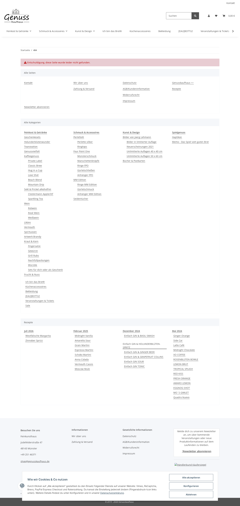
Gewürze (33, 250)
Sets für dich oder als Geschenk (45, 269)
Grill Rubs (33, 255)
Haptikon (177, 137)
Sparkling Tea (35, 198)
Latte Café (178, 345)
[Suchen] (195, 15)
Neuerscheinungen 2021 (140, 146)
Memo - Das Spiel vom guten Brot (190, 141)
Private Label (35, 160)
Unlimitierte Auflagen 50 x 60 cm (144, 156)
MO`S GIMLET (181, 392)
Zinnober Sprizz (34, 340)
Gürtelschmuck (85, 189)
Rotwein (32, 208)
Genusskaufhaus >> (183, 82)
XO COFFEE (179, 354)
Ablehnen (191, 494)
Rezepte (176, 88)
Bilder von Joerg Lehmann (137, 137)
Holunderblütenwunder (37, 141)
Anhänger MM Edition (89, 194)
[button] (208, 15)
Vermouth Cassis (84, 364)
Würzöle (32, 265)
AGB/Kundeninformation (136, 88)
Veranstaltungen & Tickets (39, 300)
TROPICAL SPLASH (183, 368)
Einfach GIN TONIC (134, 366)
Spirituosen (30, 231)
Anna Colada (82, 359)
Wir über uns (80, 82)
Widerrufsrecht (131, 94)
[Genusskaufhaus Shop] (17, 15)
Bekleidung (31, 291)
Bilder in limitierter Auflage (141, 141)
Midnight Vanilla (84, 335)
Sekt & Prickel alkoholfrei (37, 189)
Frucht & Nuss (32, 274)
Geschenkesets (32, 137)
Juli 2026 (28, 331)
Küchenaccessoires (35, 286)
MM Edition (79, 179)
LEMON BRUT (180, 364)
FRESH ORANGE (181, 378)
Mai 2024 (177, 331)
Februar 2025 (80, 331)
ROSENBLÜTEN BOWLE (185, 359)
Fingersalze (34, 246)
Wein (27, 203)
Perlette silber (85, 141)
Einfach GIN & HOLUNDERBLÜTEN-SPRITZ (141, 345)
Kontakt (230, 3)
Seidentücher (80, 198)
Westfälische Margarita (38, 335)
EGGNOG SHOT (181, 387)
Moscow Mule (82, 368)
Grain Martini (82, 345)
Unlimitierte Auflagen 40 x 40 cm (144, 151)
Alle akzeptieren (191, 477)
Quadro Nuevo (181, 397)
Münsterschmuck (86, 156)
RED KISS (178, 373)
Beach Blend (35, 179)
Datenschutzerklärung (112, 492)
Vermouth (29, 227)
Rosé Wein (34, 212)
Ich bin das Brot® (35, 281)
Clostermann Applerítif (40, 194)
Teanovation (31, 146)
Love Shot (33, 175)
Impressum (129, 100)
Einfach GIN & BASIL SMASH (139, 335)
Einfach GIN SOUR (134, 361)
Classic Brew (35, 165)
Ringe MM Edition (87, 184)
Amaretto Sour (83, 340)
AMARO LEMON (182, 383)
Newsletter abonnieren (36, 106)
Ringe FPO (82, 165)
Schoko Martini (83, 354)
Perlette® (78, 137)
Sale (27, 305)
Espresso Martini (84, 349)
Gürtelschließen (86, 170)
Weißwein (33, 217)
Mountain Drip (36, 184)
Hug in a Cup (35, 170)
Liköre (27, 222)
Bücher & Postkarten (134, 160)
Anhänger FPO (85, 175)
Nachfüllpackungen (38, 260)
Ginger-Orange (181, 335)
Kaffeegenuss (31, 156)
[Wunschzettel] (216, 15)
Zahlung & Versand (83, 88)
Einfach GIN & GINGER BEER (139, 352)
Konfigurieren (191, 486)
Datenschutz (129, 82)
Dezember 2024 (131, 331)
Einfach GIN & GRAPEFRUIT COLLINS (143, 356)
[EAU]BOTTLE (32, 296)
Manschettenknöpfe (88, 160)
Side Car (178, 340)
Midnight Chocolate (184, 349)
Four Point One (81, 151)
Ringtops (82, 146)
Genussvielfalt (32, 151)
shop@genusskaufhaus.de (35, 461)
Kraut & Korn (31, 241)
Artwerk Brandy (32, 236)
